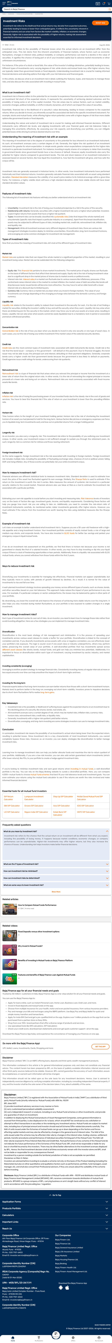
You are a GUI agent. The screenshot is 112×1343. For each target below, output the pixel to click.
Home (13, 1341)
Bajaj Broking (61, 1263)
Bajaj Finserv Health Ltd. (65, 1267)
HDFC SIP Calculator (86, 812)
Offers (73, 1341)
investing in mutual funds (81, 769)
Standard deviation (19, 177)
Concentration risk (10, 331)
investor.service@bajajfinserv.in (24, 1255)
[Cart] (108, 3)
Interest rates (29, 279)
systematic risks (61, 217)
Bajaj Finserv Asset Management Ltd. (71, 1271)
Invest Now (100, 23)
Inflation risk (7, 396)
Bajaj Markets (61, 1255)
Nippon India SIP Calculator (36, 812)
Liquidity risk (7, 305)
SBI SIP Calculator (12, 806)
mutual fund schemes (39, 774)
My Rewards (39, 1341)
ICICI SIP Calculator (85, 806)
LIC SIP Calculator (12, 812)
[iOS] (67, 1288)
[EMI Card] (98, 3)
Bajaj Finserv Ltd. (62, 1240)
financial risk (27, 270)
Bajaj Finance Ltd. (63, 1244)
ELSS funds (69, 533)
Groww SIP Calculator (33, 806)
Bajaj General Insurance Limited (69, 1247)
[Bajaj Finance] (12, 3)
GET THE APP (100, 1047)
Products (56, 1337)
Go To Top (57, 1195)
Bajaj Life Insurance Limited (67, 1251)
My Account (99, 1341)
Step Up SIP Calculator (63, 796)
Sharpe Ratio (81, 479)
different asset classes (12, 650)
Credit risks (7, 348)
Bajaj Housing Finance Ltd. (66, 1259)
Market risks (7, 257)
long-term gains (47, 692)
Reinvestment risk (10, 373)
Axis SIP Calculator (61, 806)
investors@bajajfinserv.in (21, 1300)
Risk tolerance (87, 498)
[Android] (61, 1288)
